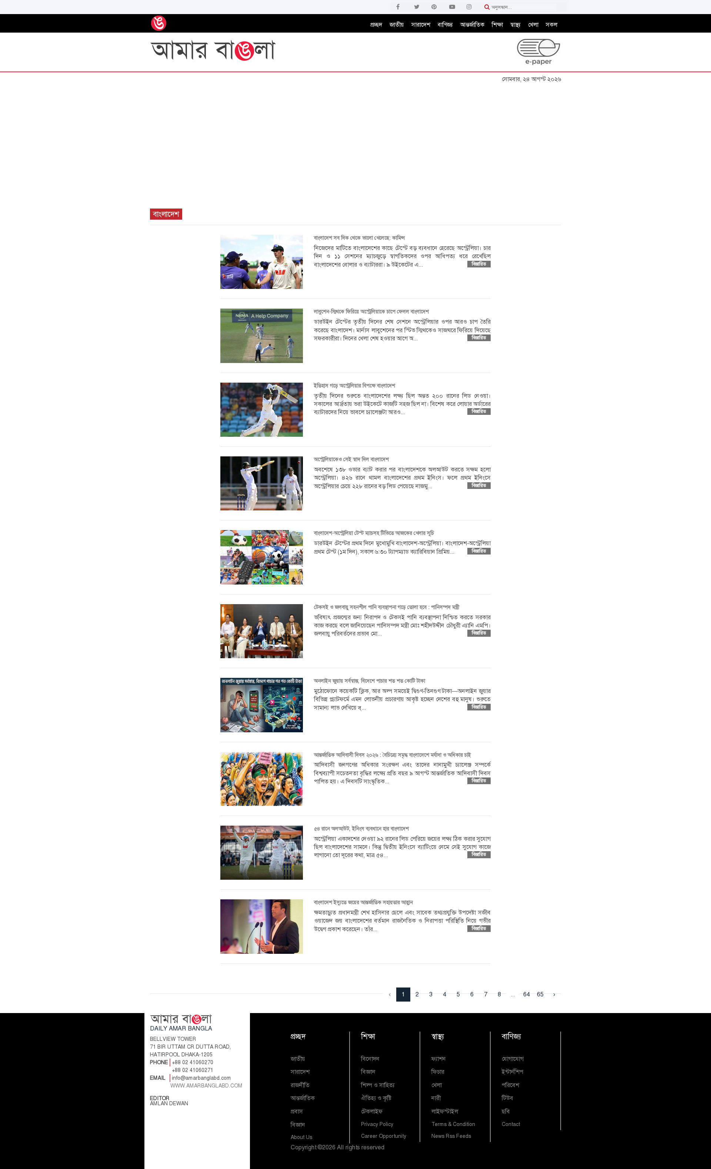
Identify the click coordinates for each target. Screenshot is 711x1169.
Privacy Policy (377, 1124)
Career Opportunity (383, 1136)
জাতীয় (397, 25)
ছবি (506, 1111)
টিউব (507, 1098)
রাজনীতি (300, 1085)
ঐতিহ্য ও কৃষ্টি (376, 1098)
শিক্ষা (497, 25)
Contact (511, 1124)
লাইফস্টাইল (444, 1111)
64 (526, 994)
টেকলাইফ (372, 1111)
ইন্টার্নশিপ (512, 1072)
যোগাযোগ (513, 1059)
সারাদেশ (420, 25)
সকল (551, 25)
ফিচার (437, 1072)
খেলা (533, 25)
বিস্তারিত (479, 264)
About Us (301, 1137)
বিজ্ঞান (298, 1125)
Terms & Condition (453, 1124)
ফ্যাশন (438, 1059)
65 (540, 994)
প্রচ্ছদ (376, 25)
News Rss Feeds (451, 1136)
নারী (436, 1098)
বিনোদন (370, 1059)
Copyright (303, 1147)
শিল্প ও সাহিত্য (378, 1085)
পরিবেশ (510, 1085)
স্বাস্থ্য (515, 25)
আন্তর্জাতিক (472, 25)
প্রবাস (297, 1111)
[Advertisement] (355, 142)
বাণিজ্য (445, 25)
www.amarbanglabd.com (206, 1085)
